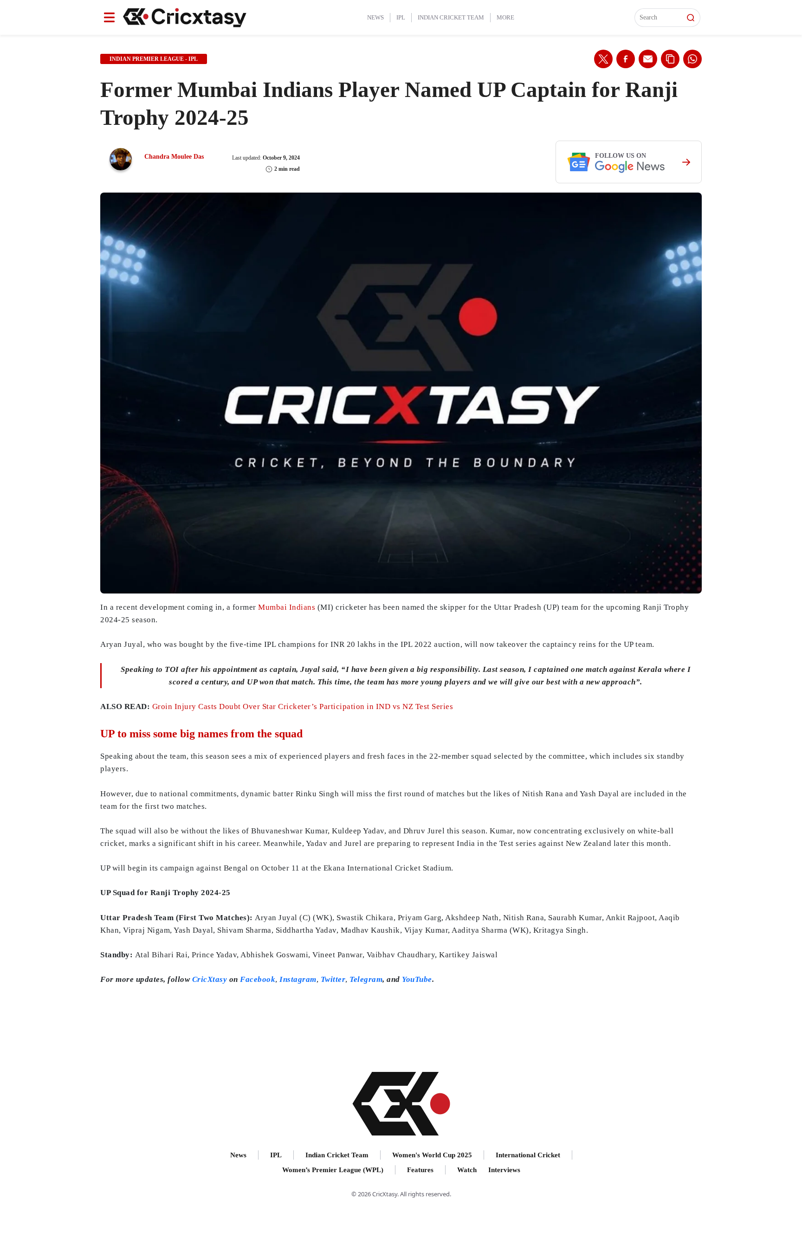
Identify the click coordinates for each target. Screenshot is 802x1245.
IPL (400, 17)
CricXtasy (209, 979)
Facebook (257, 979)
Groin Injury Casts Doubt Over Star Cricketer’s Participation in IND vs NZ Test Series (302, 706)
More (505, 17)
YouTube (417, 979)
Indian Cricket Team (451, 17)
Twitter (333, 979)
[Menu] (109, 17)
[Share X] (603, 59)
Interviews (504, 1170)
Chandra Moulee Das (174, 156)
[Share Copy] (670, 59)
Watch (467, 1170)
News (375, 17)
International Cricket (528, 1155)
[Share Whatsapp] (692, 59)
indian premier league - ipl (154, 59)
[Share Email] (648, 59)
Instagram (298, 979)
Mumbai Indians (286, 607)
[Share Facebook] (625, 59)
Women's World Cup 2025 (432, 1155)
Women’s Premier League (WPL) (332, 1170)
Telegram (365, 979)
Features (420, 1170)
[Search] (690, 17)
